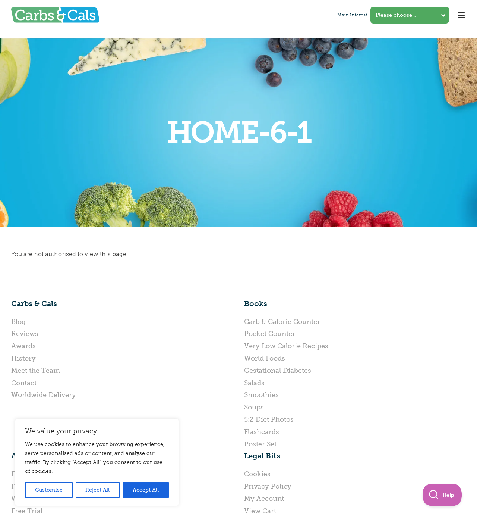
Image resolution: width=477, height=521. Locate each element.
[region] (97, 462)
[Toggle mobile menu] (462, 15)
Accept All (146, 490)
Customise (49, 490)
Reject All (97, 490)
